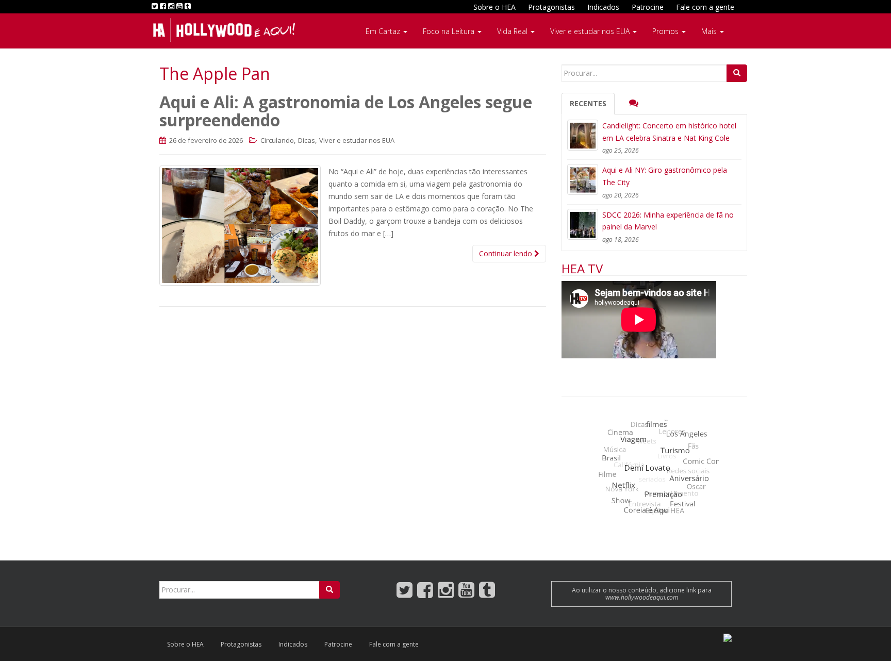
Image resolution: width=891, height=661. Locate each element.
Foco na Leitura (449, 31)
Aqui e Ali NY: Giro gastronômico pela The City (664, 176)
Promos (666, 31)
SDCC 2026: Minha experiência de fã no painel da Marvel (668, 221)
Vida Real (513, 31)
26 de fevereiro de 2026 (205, 140)
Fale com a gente (705, 7)
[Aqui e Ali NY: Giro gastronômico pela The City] (582, 179)
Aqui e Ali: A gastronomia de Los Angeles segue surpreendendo (345, 111)
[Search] (737, 73)
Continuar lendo (506, 253)
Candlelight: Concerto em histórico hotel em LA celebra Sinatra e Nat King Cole (669, 132)
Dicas (306, 140)
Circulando (277, 140)
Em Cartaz (384, 31)
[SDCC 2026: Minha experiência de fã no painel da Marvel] (582, 224)
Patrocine (648, 7)
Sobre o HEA (494, 7)
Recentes (588, 103)
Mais (710, 31)
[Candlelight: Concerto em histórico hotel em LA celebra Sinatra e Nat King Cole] (582, 135)
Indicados (603, 7)
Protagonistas (551, 7)
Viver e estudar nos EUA (591, 31)
